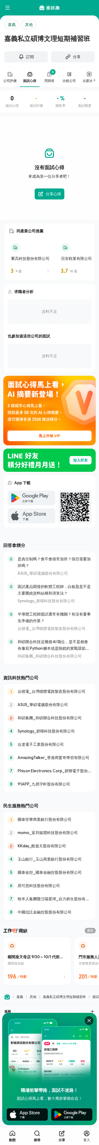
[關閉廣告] (89, 1020)
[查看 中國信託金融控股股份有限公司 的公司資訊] (49, 912)
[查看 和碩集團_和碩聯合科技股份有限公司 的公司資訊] (49, 718)
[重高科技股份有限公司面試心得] (30, 258)
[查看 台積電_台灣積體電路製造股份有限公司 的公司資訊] (49, 691)
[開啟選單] (7, 7)
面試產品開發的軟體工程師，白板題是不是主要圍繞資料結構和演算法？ (54, 589)
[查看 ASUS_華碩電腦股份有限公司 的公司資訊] (49, 704)
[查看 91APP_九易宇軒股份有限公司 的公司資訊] (49, 784)
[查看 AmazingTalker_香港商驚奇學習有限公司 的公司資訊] (49, 757)
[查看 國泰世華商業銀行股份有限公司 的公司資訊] (49, 819)
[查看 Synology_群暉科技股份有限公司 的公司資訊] (49, 731)
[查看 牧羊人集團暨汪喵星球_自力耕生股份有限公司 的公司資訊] (49, 899)
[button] (49, 1011)
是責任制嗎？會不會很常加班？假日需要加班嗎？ (54, 562)
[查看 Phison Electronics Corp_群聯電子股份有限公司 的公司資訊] (49, 770)
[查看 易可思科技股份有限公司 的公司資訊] (49, 885)
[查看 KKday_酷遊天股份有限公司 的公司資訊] (49, 846)
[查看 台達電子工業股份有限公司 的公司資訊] (49, 744)
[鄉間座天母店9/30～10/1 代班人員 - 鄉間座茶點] (37, 961)
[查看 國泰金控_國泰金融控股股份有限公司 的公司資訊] (49, 872)
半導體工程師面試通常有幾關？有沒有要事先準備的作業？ (54, 617)
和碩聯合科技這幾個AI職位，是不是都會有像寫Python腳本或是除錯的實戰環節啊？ (53, 645)
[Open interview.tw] (7, 997)
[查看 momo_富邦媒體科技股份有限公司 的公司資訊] (49, 832)
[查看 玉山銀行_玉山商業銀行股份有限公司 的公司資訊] (49, 859)
